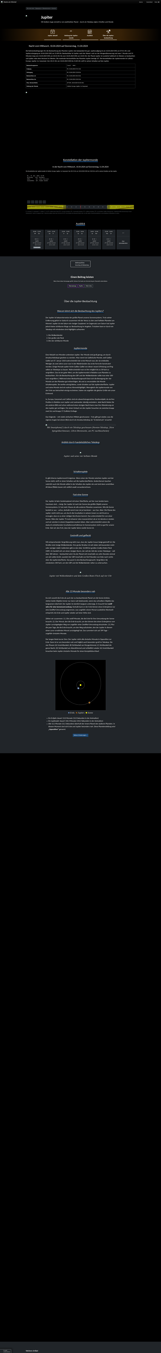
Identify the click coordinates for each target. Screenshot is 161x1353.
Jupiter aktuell (52, 34)
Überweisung (72, 286)
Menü (156, 2)
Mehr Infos (89, 286)
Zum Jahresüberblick (123, 242)
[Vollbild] (44, 202)
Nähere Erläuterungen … (80, 735)
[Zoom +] (32, 202)
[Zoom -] (36, 202)
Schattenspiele (37, 247)
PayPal (81, 286)
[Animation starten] (28, 202)
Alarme (141, 2)
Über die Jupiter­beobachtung (108, 37)
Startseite (38, 8)
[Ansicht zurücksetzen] (40, 202)
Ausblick (90, 35)
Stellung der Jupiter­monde (71, 37)
